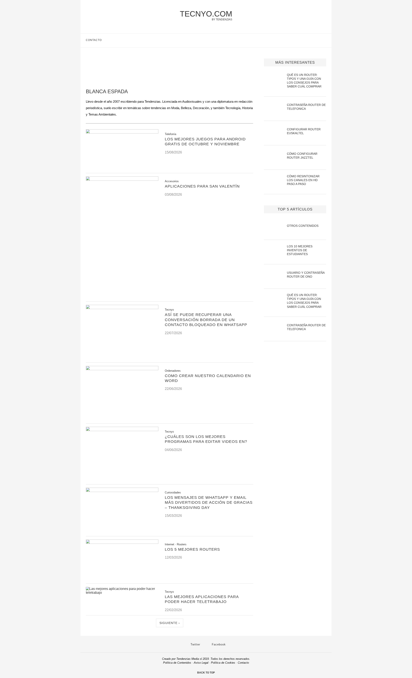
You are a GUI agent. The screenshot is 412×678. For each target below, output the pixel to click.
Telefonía (170, 134)
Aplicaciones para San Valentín (202, 186)
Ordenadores (173, 370)
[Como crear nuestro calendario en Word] (122, 369)
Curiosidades (173, 492)
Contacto (94, 40)
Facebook (218, 644)
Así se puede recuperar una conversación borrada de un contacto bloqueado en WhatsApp (206, 320)
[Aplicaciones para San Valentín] (122, 179)
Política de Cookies (223, 662)
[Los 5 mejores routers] (122, 542)
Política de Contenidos (177, 662)
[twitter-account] (315, 40)
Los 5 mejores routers (192, 549)
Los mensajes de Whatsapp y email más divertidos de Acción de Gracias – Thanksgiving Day (209, 502)
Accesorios (172, 181)
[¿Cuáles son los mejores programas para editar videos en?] (122, 430)
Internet (169, 544)
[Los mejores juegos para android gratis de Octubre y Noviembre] (122, 132)
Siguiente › (169, 623)
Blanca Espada (107, 91)
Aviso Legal (201, 662)
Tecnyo (169, 309)
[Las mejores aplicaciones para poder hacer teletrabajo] (122, 592)
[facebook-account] (324, 40)
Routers (181, 544)
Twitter (194, 644)
